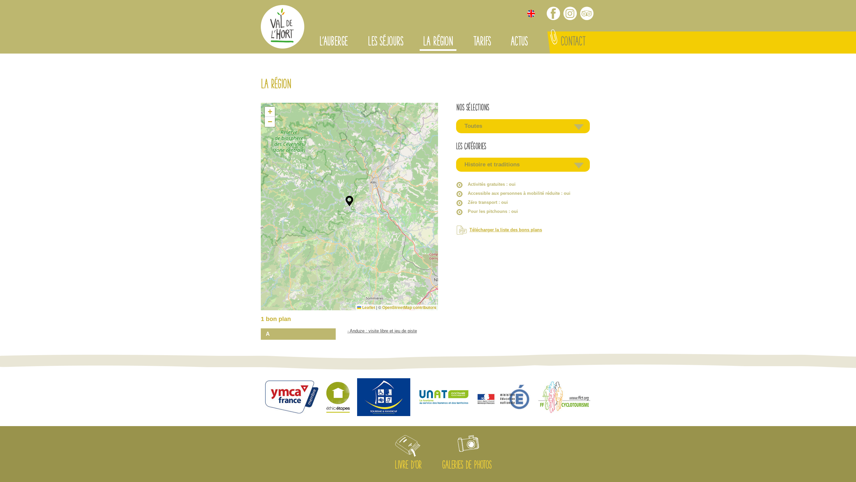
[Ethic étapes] (337, 398)
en (531, 13)
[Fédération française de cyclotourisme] (564, 398)
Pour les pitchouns (493, 211)
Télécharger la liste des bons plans (505, 229)
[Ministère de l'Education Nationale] (504, 398)
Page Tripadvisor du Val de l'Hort (587, 13)
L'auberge (333, 42)
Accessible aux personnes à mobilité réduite (519, 193)
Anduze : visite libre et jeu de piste (383, 330)
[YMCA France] (292, 398)
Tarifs (482, 42)
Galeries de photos (467, 466)
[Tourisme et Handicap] (384, 398)
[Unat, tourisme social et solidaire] (444, 398)
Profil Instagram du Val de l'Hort (570, 13)
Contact (573, 42)
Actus (519, 42)
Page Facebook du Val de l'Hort (553, 13)
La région (438, 42)
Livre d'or (408, 466)
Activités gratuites (492, 184)
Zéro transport (488, 202)
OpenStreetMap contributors (409, 307)
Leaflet (368, 307)
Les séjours (385, 42)
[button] (349, 201)
